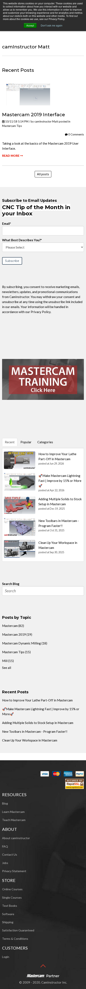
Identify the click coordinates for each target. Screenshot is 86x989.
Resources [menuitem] (14, 794)
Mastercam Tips (12, 126)
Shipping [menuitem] (7, 922)
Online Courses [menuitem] (12, 889)
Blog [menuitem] (5, 803)
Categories (45, 442)
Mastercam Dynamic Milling (24, 643)
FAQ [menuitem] (5, 846)
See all (6, 667)
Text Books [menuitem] (9, 905)
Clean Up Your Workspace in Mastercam (29, 740)
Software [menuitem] (8, 914)
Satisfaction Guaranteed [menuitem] (18, 930)
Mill (8, 661)
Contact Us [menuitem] (9, 854)
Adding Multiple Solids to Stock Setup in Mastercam (37, 723)
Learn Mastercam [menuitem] (13, 811)
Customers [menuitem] (15, 947)
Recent (10, 442)
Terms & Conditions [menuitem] (15, 938)
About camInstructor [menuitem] (16, 838)
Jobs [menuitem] (5, 863)
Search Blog (10, 584)
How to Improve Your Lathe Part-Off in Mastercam (37, 700)
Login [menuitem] (5, 957)
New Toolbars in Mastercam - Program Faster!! (34, 731)
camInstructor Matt (46, 121)
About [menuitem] (9, 829)
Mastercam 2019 (17, 634)
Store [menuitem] (8, 880)
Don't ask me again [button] (51, 25)
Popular (26, 442)
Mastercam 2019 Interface (33, 114)
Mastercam (13, 626)
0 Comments (76, 134)
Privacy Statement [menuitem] (14, 871)
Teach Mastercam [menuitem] (13, 820)
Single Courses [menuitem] (12, 897)
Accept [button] (30, 25)
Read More (11, 155)
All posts (43, 174)
